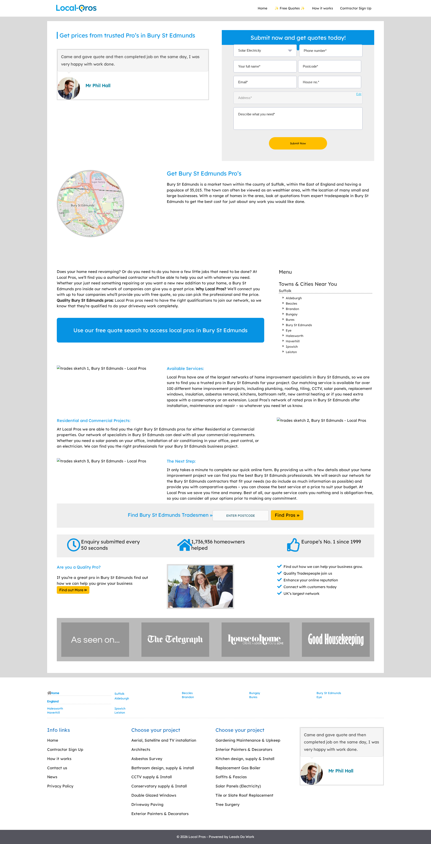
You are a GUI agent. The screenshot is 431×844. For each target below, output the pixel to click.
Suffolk (285, 290)
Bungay (291, 314)
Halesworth (294, 336)
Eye (288, 330)
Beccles (291, 303)
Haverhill (293, 341)
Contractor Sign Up (355, 8)
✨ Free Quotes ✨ (290, 8)
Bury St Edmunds (299, 325)
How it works (322, 8)
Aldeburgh (294, 298)
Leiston (291, 352)
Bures (290, 320)
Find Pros (286, 515)
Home (262, 8)
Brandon (292, 309)
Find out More (71, 590)
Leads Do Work (241, 837)
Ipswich (292, 347)
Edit (358, 94)
